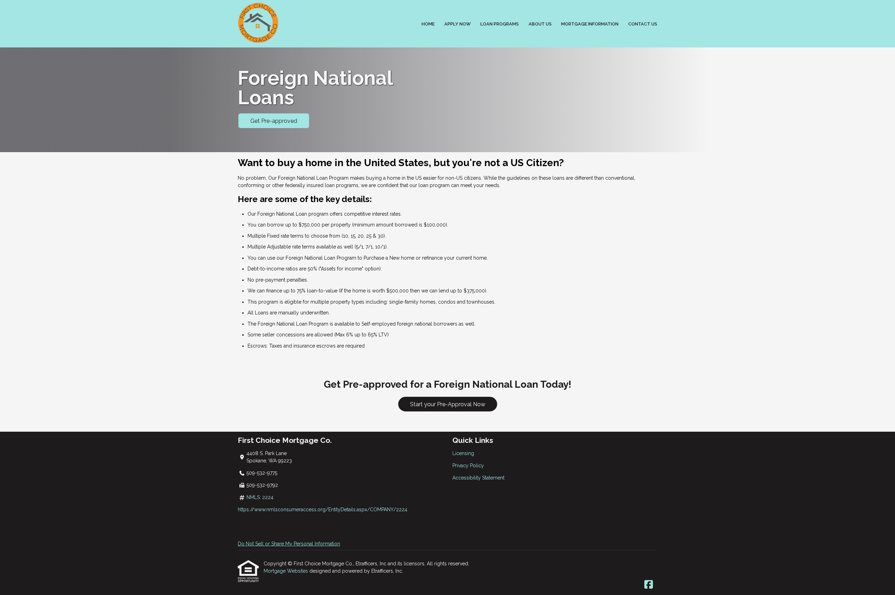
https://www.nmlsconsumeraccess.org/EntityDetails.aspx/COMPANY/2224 (322, 509)
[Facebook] (649, 585)
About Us (540, 24)
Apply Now (457, 24)
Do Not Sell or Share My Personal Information (289, 543)
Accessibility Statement (478, 478)
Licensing (463, 453)
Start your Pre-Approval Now (447, 404)
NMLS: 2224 (259, 497)
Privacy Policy (468, 465)
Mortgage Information (589, 24)
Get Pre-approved (273, 121)
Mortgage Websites (286, 571)
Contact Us (642, 24)
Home (428, 24)
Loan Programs (499, 24)
